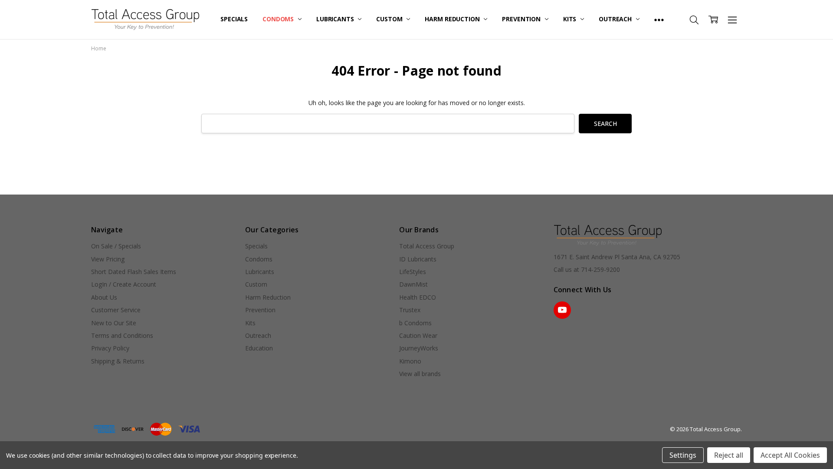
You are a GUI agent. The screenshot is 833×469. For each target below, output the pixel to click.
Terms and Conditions (122, 335)
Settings (682, 455)
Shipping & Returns (117, 361)
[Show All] (659, 19)
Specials (234, 19)
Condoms (278, 19)
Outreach (616, 19)
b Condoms (415, 323)
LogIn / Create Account (123, 284)
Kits (570, 19)
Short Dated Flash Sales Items (133, 272)
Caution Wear (418, 335)
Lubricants (335, 19)
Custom (390, 19)
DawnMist (413, 284)
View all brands (420, 374)
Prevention (522, 19)
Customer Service (116, 310)
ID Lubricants (417, 259)
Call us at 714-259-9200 (587, 269)
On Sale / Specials (116, 246)
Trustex (409, 310)
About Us (104, 297)
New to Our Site (113, 323)
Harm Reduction (453, 19)
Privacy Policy (110, 348)
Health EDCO (417, 297)
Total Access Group (426, 246)
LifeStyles (412, 272)
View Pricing (108, 259)
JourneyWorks (418, 348)
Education (259, 348)
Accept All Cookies (790, 455)
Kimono (410, 361)
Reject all (728, 455)
